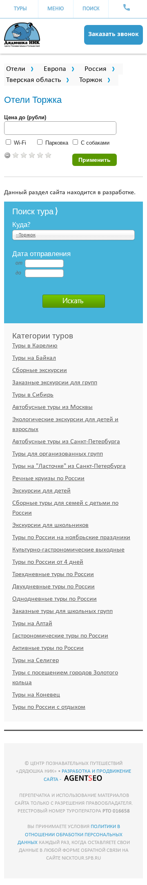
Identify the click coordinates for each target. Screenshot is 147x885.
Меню (55, 9)
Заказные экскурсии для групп (54, 382)
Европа (55, 69)
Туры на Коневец (36, 695)
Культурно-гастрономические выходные (68, 550)
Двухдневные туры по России (53, 586)
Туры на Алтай (32, 623)
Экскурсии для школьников (50, 525)
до (18, 273)
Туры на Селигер (35, 660)
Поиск (91, 9)
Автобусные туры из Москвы (52, 407)
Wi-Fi (20, 143)
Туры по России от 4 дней (47, 562)
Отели (15, 69)
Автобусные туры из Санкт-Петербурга (66, 441)
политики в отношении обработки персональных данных (70, 834)
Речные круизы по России (48, 478)
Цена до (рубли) (25, 117)
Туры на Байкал (34, 358)
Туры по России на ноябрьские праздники (71, 537)
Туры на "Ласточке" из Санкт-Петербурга (69, 466)
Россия (96, 69)
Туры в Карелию (35, 346)
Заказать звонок (113, 34)
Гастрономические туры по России (60, 636)
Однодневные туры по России (54, 599)
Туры (20, 9)
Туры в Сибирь (32, 395)
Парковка (56, 143)
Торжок (90, 80)
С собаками (95, 143)
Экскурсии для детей (41, 491)
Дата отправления (41, 253)
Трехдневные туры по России (53, 574)
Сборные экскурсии (39, 370)
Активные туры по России (48, 648)
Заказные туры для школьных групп (62, 611)
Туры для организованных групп (57, 454)
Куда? (21, 224)
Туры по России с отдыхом (48, 707)
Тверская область (33, 80)
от (19, 263)
